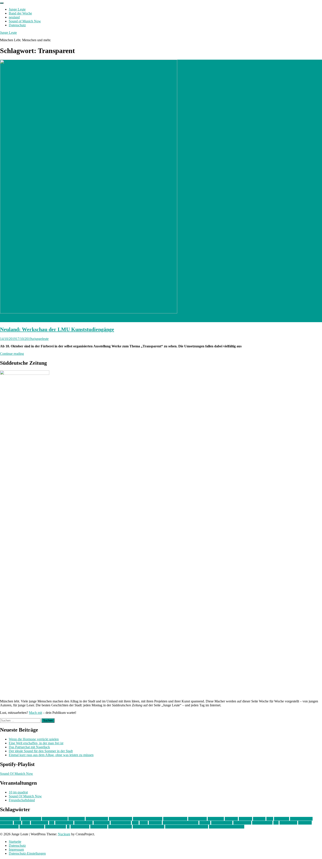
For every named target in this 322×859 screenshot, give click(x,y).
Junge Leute (17, 9)
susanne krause (55, 827)
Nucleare (64, 834)
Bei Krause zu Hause (147, 819)
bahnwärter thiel (97, 819)
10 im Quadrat (10, 819)
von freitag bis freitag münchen (186, 827)
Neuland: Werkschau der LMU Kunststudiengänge (57, 329)
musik (144, 823)
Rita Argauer (288, 823)
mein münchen (121, 823)
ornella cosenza (221, 823)
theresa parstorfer (120, 827)
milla (135, 823)
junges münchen (301, 819)
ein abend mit (197, 819)
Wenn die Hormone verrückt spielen (34, 739)
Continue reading (12, 353)
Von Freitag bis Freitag (148, 827)
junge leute (281, 819)
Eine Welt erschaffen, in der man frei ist (36, 743)
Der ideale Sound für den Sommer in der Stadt (41, 751)
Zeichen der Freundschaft (226, 827)
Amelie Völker (31, 819)
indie (269, 819)
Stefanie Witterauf (31, 827)
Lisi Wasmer (39, 823)
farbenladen (216, 819)
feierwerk (231, 819)
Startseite (15, 841)
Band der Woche (20, 13)
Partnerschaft (242, 823)
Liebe (26, 823)
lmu (51, 823)
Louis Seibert (83, 823)
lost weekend (64, 823)
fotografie (245, 819)
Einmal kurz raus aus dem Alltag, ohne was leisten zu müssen (51, 755)
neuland (14, 17)
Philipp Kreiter (262, 823)
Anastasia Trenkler (55, 819)
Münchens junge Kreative (180, 823)
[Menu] (2, 3)
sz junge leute (80, 827)
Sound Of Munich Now (16, 773)
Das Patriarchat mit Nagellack (29, 747)
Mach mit (35, 712)
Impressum (16, 849)
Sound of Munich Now (25, 21)
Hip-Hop (259, 819)
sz (68, 827)
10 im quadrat (18, 792)
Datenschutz (17, 25)
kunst (17, 823)
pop (276, 823)
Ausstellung (76, 819)
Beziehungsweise (175, 819)
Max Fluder (102, 823)
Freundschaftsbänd (22, 800)
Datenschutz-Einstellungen (27, 853)
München (155, 823)
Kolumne (6, 823)
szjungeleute (40, 339)
